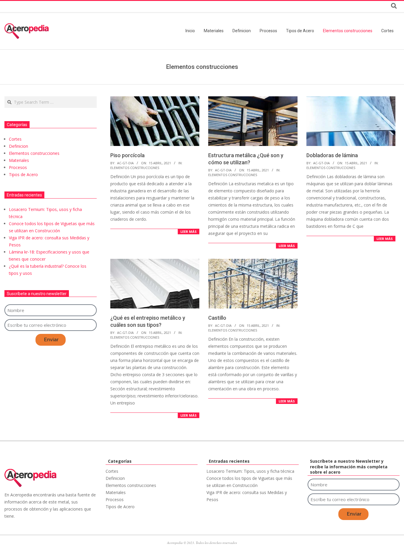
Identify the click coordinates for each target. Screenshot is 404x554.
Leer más (188, 231)
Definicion (18, 146)
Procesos (18, 167)
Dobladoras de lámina (332, 155)
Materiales (19, 160)
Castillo (217, 318)
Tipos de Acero (23, 174)
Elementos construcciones (134, 167)
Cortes (15, 139)
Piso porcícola (127, 155)
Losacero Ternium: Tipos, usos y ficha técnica (250, 471)
